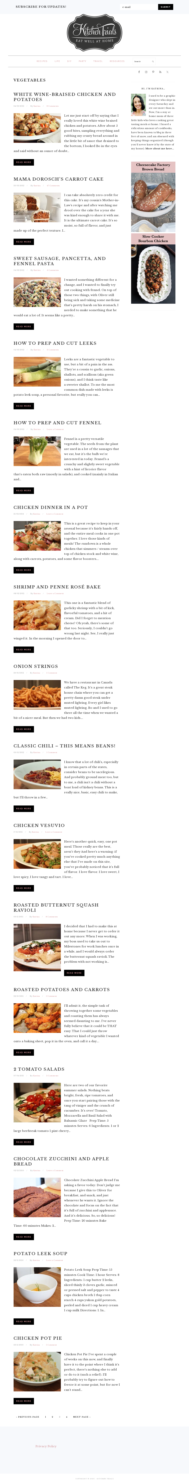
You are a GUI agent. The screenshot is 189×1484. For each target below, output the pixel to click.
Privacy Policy (46, 1446)
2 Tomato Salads (39, 1069)
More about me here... (159, 148)
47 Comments (53, 186)
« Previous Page (27, 1417)
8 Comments (53, 106)
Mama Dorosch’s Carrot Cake (59, 179)
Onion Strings (36, 666)
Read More (23, 162)
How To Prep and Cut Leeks (55, 343)
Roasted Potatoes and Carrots (62, 989)
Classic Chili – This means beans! (65, 746)
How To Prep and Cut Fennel (58, 422)
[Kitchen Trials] (94, 52)
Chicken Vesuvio (39, 825)
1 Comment (51, 673)
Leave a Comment (55, 429)
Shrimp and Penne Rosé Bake (57, 587)
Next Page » (82, 1417)
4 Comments (53, 270)
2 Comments (53, 350)
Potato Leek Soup (41, 1253)
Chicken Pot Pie (38, 1338)
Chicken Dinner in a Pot (51, 507)
